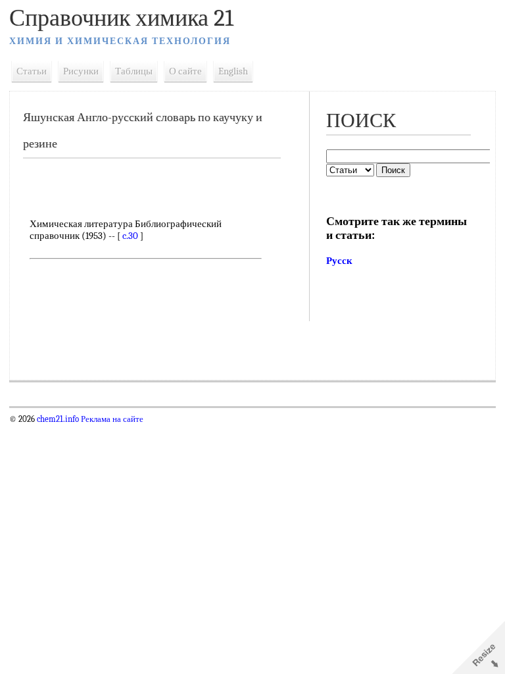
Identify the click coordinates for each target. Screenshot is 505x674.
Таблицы (134, 71)
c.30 (130, 236)
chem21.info (58, 419)
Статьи (31, 71)
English (233, 71)
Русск (339, 261)
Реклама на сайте (111, 419)
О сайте (185, 71)
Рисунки (81, 71)
